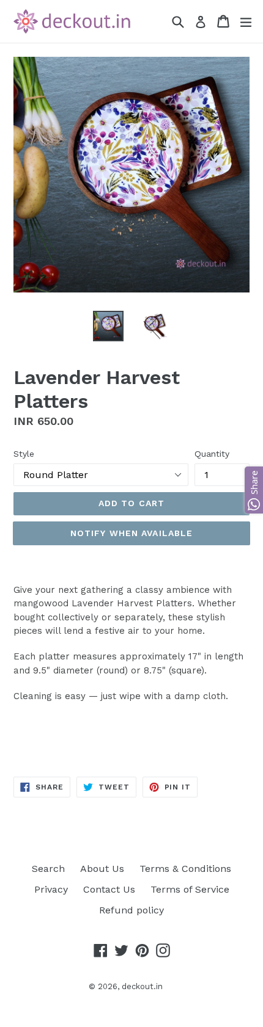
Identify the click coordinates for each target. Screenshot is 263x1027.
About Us (102, 868)
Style (23, 454)
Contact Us (109, 889)
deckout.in (142, 986)
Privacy (51, 889)
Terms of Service (189, 889)
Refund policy (131, 910)
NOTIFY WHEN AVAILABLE (131, 533)
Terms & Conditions (185, 868)
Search (48, 868)
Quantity (211, 454)
